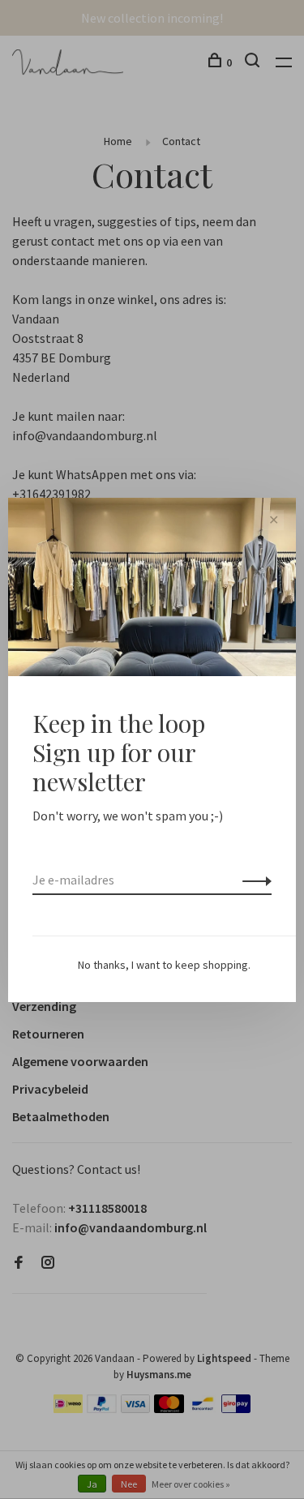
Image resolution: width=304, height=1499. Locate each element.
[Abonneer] (252, 879)
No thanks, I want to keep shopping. (164, 964)
